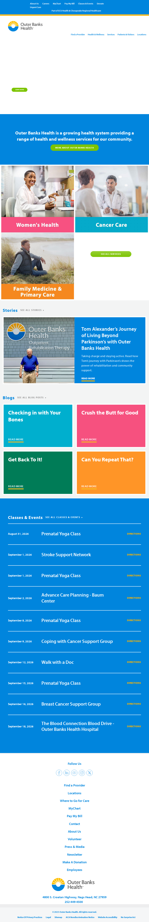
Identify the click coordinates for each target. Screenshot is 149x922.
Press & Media (74, 847)
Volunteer (74, 839)
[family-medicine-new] (37, 266)
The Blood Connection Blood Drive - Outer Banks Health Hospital (77, 726)
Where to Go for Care (74, 801)
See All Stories (31, 310)
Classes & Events (85, 3)
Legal (48, 917)
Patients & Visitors (126, 34)
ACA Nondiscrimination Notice (80, 917)
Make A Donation (75, 862)
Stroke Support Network (66, 554)
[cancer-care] (111, 199)
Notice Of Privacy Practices (29, 917)
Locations (141, 34)
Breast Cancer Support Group (71, 704)
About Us (34, 3)
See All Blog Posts (30, 397)
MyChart (57, 3)
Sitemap (58, 917)
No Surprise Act (128, 917)
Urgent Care (35, 7)
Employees (74, 870)
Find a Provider (78, 34)
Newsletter (74, 854)
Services (111, 34)
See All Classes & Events (62, 517)
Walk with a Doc (57, 662)
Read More (88, 378)
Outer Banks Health (25, 27)
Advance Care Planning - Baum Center (72, 598)
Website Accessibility (107, 917)
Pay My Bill (69, 3)
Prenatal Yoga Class (61, 534)
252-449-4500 (74, 902)
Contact (74, 824)
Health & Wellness (96, 34)
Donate (100, 3)
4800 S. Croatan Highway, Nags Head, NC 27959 (74, 897)
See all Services (111, 254)
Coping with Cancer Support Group (77, 641)
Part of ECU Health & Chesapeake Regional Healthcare (76, 10)
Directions (134, 533)
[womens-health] (37, 199)
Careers (45, 3)
